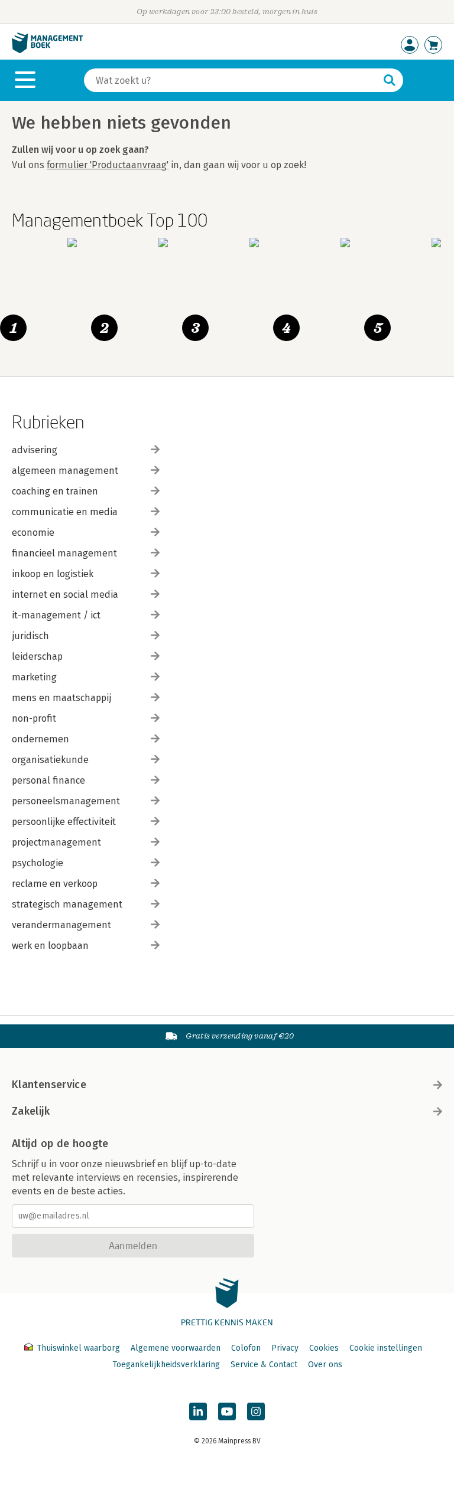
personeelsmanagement (66, 801)
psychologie (37, 863)
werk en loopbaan (50, 945)
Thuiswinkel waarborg (78, 1348)
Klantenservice (49, 1084)
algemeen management (65, 470)
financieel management (64, 553)
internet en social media (65, 594)
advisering (34, 450)
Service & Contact (264, 1365)
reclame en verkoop (55, 883)
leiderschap (37, 656)
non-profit (34, 718)
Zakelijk (31, 1111)
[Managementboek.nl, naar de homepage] (47, 50)
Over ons (325, 1365)
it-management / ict (56, 615)
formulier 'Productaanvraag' (107, 165)
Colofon (246, 1348)
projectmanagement (56, 842)
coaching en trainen (55, 491)
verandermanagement (61, 925)
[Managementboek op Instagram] (256, 1411)
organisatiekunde (50, 759)
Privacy (285, 1348)
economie (33, 532)
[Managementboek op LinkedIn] (198, 1411)
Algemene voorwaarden (175, 1348)
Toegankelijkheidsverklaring (166, 1365)
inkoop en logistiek (52, 573)
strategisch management (67, 904)
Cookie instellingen (385, 1348)
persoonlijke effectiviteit (64, 821)
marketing (34, 677)
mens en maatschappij (61, 697)
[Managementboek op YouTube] (227, 1411)
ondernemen (40, 739)
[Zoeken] (389, 80)
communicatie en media (65, 512)
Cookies (324, 1348)
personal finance (48, 780)
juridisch (30, 635)
